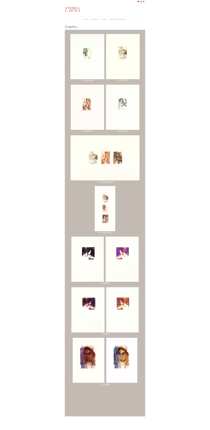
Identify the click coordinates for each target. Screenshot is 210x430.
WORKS (104, 19)
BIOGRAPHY (95, 19)
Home (86, 19)
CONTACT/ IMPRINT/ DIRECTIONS (118, 19)
